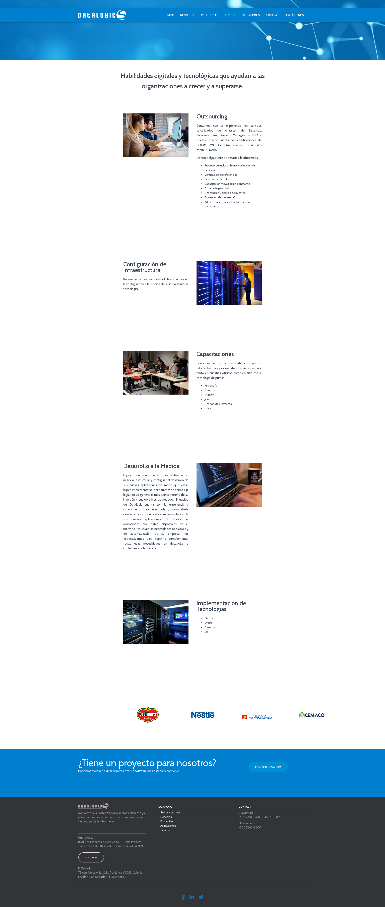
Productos (209, 15)
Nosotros (187, 15)
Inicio (170, 15)
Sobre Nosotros (170, 812)
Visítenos (91, 857)
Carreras (272, 15)
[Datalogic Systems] (102, 15)
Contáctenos (294, 15)
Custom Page (183, 897)
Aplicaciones (251, 15)
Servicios (230, 15)
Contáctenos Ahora (268, 766)
